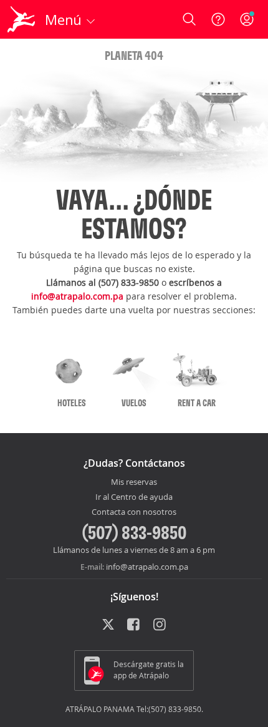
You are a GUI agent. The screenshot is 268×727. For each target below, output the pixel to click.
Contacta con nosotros (134, 512)
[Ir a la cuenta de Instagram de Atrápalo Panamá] (160, 625)
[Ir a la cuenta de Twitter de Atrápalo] (108, 625)
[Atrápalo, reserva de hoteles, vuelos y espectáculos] (21, 19)
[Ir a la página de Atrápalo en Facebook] (134, 625)
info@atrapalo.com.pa (77, 296)
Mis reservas (134, 482)
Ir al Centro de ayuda (134, 497)
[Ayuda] (218, 19)
